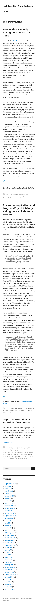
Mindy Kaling (27, 196)
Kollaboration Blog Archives (18, 6)
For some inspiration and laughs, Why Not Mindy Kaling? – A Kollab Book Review (19, 210)
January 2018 (9, 496)
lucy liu (22, 452)
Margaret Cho (29, 452)
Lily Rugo (8, 408)
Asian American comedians (19, 449)
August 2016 (9, 518)
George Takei (7, 450)
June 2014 (8, 582)
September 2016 (10, 515)
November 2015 (10, 540)
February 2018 (9, 493)
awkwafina (16, 196)
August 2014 (9, 577)
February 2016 (9, 533)
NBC (12, 454)
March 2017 (9, 503)
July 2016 (8, 520)
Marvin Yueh (9, 194)
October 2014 (9, 572)
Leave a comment (15, 198)
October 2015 (9, 542)
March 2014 (9, 589)
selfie (4, 456)
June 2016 (8, 523)
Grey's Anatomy (15, 450)
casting (22, 196)
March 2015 (9, 560)
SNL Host (26, 456)
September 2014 (10, 574)
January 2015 (9, 565)
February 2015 (9, 562)
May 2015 (8, 555)
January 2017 (9, 506)
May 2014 (8, 584)
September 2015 (10, 545)
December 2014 (10, 567)
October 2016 (9, 513)
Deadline (16, 41)
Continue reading (9, 442)
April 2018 (8, 488)
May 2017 (8, 498)
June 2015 (8, 552)
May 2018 (8, 486)
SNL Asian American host (16, 456)
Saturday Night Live (26, 454)
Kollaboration (9, 447)
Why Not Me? (29, 410)
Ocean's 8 (6, 198)
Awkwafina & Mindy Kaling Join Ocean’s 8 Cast (16, 32)
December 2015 (10, 538)
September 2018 (10, 484)
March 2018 (9, 491)
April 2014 (8, 587)
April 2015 (8, 557)
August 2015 (9, 547)
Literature (26, 408)
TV (25, 447)
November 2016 (10, 511)
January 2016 (9, 535)
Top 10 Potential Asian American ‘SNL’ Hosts (17, 421)
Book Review (13, 410)
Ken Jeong (17, 452)
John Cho (10, 452)
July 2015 (8, 550)
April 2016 (8, 528)
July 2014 (8, 579)
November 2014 (10, 570)
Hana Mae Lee (25, 450)
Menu (6, 11)
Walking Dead (10, 458)
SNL (8, 456)
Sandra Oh (17, 454)
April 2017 (8, 501)
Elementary (30, 449)
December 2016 (10, 508)
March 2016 (9, 530)
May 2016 (8, 525)
